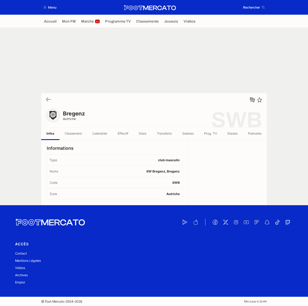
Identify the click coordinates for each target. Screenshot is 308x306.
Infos (50, 133)
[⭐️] (259, 100)
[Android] (185, 222)
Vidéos (20, 268)
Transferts (164, 133)
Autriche (69, 119)
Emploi (20, 282)
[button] (50, 7)
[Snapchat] (267, 222)
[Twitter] (225, 222)
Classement (73, 133)
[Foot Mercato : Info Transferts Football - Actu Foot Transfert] (150, 7)
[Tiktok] (277, 222)
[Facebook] (215, 222)
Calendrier (99, 133)
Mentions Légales (28, 260)
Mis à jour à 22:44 (255, 301)
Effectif (123, 133)
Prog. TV (210, 133)
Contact (21, 253)
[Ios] (195, 222)
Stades (232, 133)
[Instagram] (235, 222)
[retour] (48, 100)
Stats (142, 133)
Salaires (188, 133)
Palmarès (255, 133)
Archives (21, 275)
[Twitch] (287, 222)
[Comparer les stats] (252, 100)
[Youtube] (246, 222)
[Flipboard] (256, 222)
